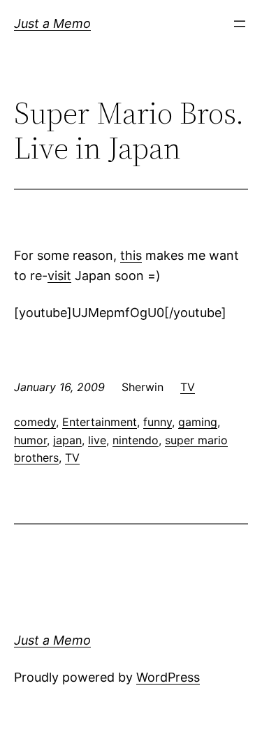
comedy (35, 422)
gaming (197, 422)
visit (59, 275)
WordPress (168, 677)
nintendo (135, 440)
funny (157, 422)
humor (30, 440)
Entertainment (99, 422)
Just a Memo (52, 23)
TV (187, 387)
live (97, 440)
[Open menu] (239, 23)
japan (67, 440)
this (131, 255)
